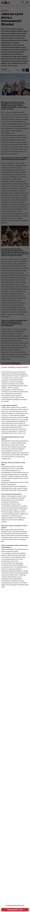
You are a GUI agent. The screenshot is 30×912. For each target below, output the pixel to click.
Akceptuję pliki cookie (15, 910)
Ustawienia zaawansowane (15, 905)
